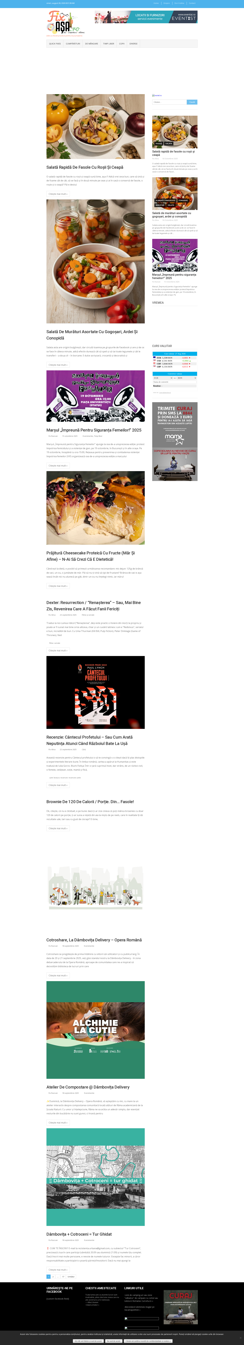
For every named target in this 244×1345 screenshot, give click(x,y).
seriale (57, 643)
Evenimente (88, 436)
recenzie (64, 777)
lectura (57, 777)
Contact (192, 3)
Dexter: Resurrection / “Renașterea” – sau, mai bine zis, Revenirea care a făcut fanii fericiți (93, 605)
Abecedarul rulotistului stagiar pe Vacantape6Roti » (139, 1308)
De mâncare (91, 43)
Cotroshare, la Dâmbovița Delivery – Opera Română (94, 939)
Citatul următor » (92, 1305)
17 (63, 1276)
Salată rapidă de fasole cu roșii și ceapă (84, 167)
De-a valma (179, 3)
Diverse (133, 43)
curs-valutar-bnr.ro (165, 392)
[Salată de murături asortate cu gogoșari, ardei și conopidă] (175, 193)
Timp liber (108, 43)
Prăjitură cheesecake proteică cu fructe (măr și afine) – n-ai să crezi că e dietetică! (90, 556)
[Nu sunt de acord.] (240, 1337)
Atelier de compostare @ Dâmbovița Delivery (87, 1087)
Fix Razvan (53, 436)
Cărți (84, 749)
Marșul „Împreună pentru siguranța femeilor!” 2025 (93, 430)
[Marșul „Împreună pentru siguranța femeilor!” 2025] (175, 255)
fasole (159, 144)
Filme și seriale (88, 615)
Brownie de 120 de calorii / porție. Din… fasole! (90, 801)
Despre (167, 3)
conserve (183, 201)
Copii (121, 43)
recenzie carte (74, 777)
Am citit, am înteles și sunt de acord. (88, 1341)
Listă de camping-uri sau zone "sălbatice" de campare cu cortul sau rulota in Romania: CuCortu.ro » (141, 1298)
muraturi (160, 205)
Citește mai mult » (58, 193)
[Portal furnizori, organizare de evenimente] (146, 12)
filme (51, 643)
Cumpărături (73, 43)
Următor (71, 1276)
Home (156, 3)
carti (51, 777)
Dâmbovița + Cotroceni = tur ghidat (79, 1234)
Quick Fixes (55, 43)
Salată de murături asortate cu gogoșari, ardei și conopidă (91, 334)
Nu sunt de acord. (114, 1341)
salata (168, 144)
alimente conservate (165, 201)
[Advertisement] (122, 69)
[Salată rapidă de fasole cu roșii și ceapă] (175, 132)
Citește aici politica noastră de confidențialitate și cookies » (148, 1341)
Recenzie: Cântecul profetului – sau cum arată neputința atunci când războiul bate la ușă (89, 740)
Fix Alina (52, 615)
